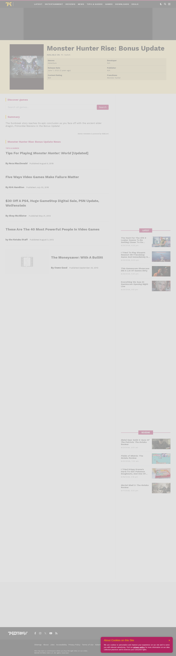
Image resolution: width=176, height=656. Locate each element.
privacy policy (139, 647)
